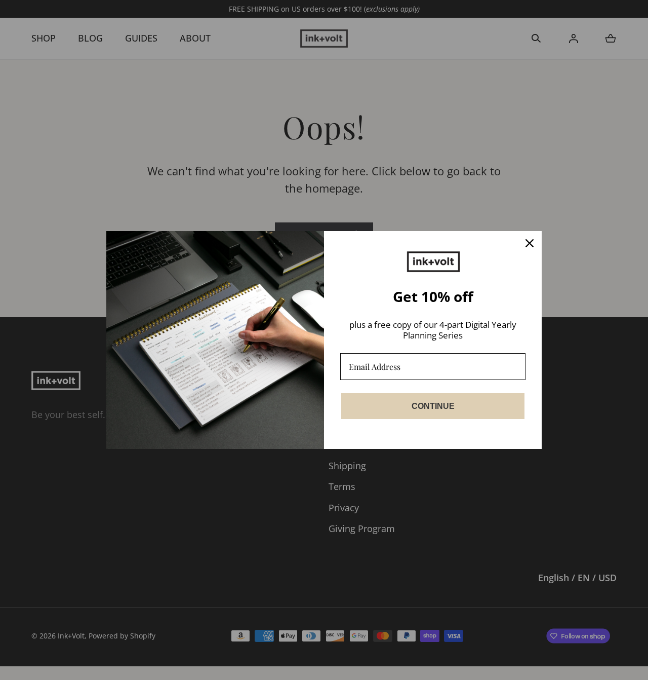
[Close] (529, 243)
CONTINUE (433, 406)
